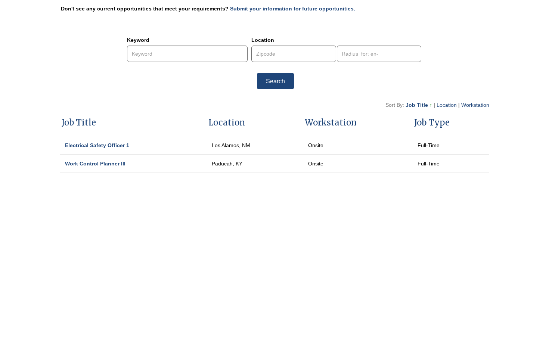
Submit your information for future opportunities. (292, 9)
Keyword (138, 40)
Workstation (475, 105)
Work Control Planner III (95, 164)
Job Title (419, 105)
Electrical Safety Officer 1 (97, 145)
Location (262, 40)
